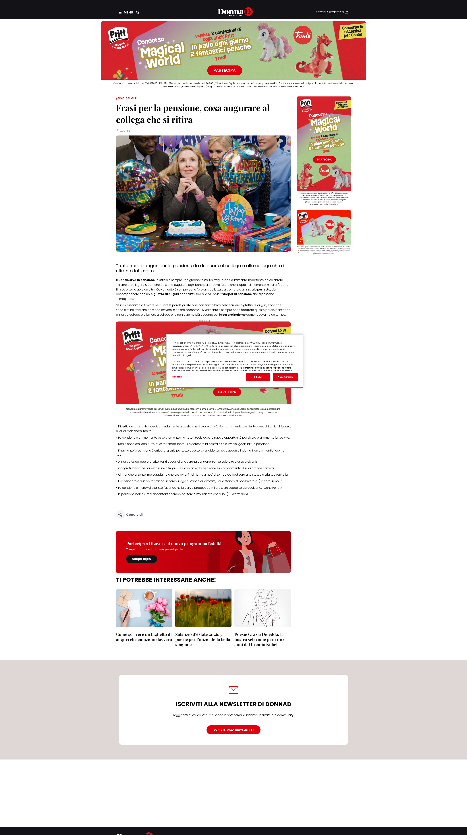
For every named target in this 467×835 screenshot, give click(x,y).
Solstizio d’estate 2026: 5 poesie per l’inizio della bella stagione (202, 639)
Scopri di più (141, 559)
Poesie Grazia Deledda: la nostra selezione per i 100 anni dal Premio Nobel (259, 639)
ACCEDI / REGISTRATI (330, 12)
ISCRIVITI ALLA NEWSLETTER (233, 730)
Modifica (177, 376)
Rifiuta (258, 376)
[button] (126, 12)
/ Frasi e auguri (127, 98)
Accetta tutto (285, 376)
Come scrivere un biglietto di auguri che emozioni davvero (144, 636)
